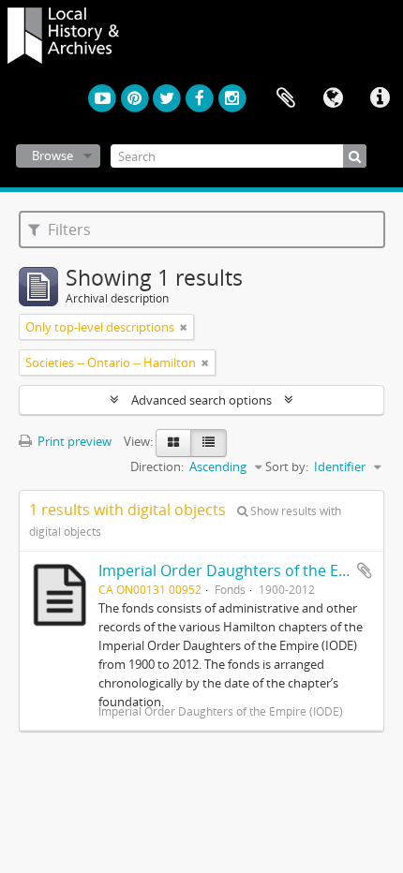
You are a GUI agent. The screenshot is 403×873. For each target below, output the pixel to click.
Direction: (157, 466)
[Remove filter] (183, 327)
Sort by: (286, 466)
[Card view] (173, 443)
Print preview (73, 441)
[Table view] (208, 443)
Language (332, 98)
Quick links (379, 98)
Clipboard (285, 98)
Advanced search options (201, 400)
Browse (52, 155)
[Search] (354, 156)
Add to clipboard (364, 570)
